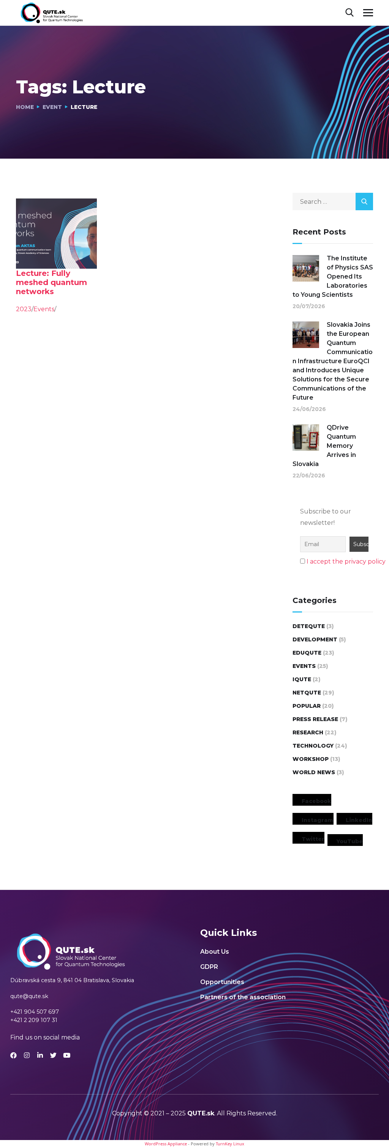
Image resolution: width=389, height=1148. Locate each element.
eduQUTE (307, 652)
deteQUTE (309, 626)
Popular (307, 705)
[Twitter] (53, 1055)
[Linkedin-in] (40, 1055)
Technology (313, 745)
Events (43, 309)
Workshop (311, 759)
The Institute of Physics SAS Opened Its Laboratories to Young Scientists (333, 276)
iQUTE (302, 679)
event (52, 107)
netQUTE (307, 692)
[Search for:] (333, 201)
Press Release (315, 719)
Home (25, 107)
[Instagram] (27, 1055)
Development (315, 639)
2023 (24, 309)
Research (308, 732)
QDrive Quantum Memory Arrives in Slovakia (324, 446)
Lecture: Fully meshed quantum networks (51, 282)
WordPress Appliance (166, 1143)
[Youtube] (66, 1055)
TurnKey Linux (230, 1143)
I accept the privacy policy (346, 561)
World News (314, 772)
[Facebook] (13, 1055)
